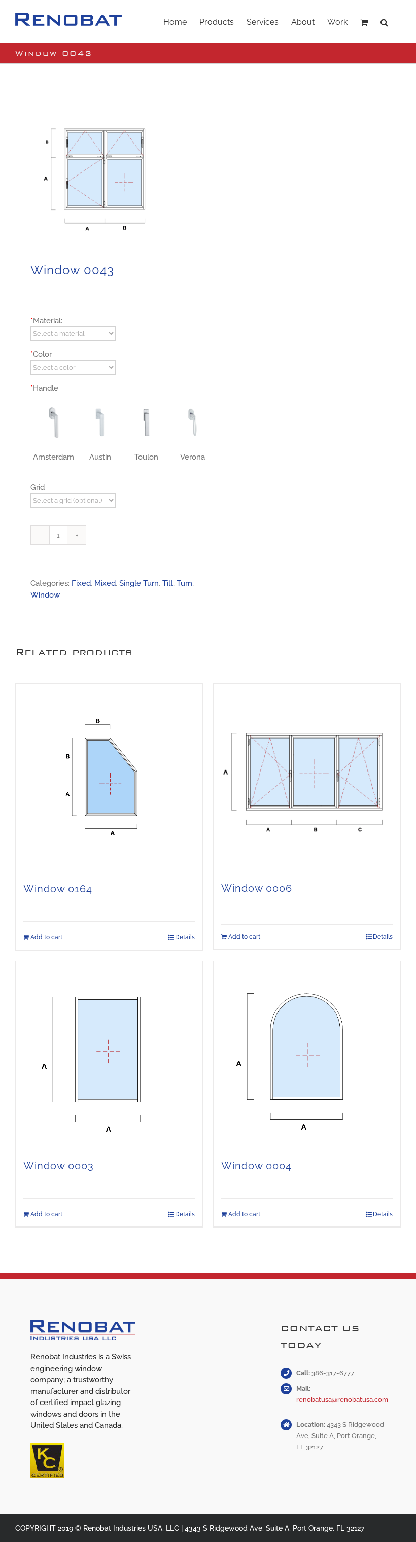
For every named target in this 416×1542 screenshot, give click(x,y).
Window (45, 595)
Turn (184, 583)
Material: (46, 320)
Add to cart (46, 937)
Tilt (167, 583)
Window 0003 (58, 1166)
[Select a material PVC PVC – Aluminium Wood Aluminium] (72, 333)
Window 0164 (57, 889)
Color (41, 354)
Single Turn (139, 583)
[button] (384, 21)
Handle (44, 388)
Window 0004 (256, 1166)
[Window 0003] (109, 1054)
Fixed (81, 583)
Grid (37, 487)
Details (185, 937)
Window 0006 (256, 888)
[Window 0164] (109, 777)
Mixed (105, 583)
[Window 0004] (307, 1054)
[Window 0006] (307, 777)
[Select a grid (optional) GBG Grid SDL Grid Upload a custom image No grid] (72, 500)
